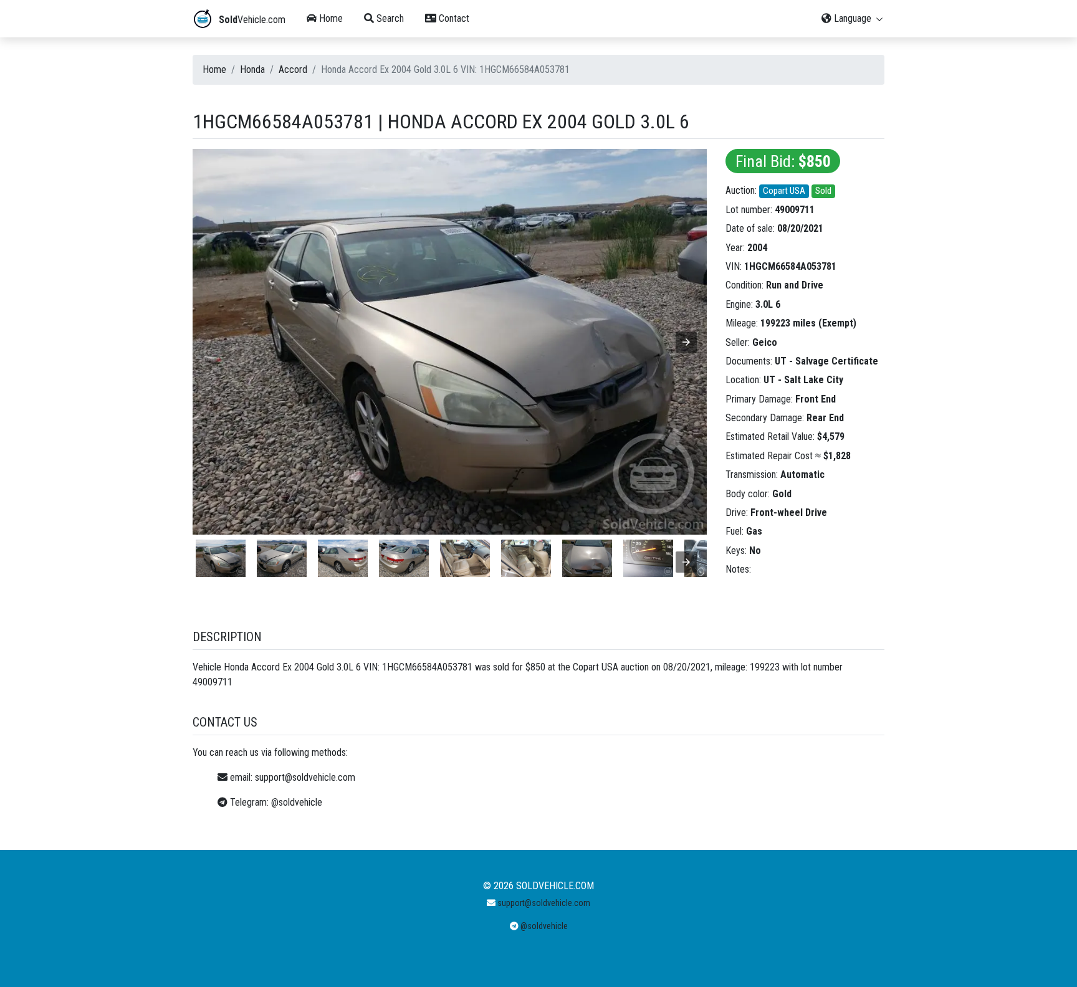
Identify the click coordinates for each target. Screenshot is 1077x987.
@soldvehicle (296, 802)
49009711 (795, 210)
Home (330, 18)
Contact (452, 18)
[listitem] (221, 558)
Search (389, 18)
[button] (686, 342)
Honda (252, 69)
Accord (293, 69)
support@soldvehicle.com (305, 777)
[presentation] (686, 562)
